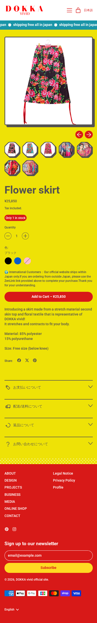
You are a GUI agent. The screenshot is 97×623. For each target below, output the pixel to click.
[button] (48, 82)
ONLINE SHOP (15, 509)
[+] (25, 235)
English (9, 609)
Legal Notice (63, 473)
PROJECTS (13, 487)
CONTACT (12, 516)
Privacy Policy (64, 480)
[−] (7, 235)
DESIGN (10, 480)
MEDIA (9, 502)
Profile (58, 487)
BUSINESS (12, 495)
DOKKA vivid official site (32, 579)
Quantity (10, 227)
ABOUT (10, 473)
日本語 (88, 10)
